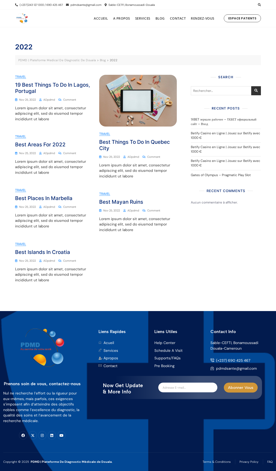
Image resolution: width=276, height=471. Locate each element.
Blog (160, 18)
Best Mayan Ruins (121, 202)
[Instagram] (42, 435)
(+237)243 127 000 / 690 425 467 (41, 5)
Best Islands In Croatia (42, 252)
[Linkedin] (52, 435)
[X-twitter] (32, 435)
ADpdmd (49, 100)
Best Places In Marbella (43, 198)
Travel (20, 76)
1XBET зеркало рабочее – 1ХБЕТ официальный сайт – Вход (223, 121)
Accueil (101, 18)
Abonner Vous (240, 387)
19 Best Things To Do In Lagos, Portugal (52, 88)
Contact (178, 18)
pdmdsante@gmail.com (86, 5)
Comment (69, 100)
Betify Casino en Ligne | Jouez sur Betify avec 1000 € (225, 135)
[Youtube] (61, 435)
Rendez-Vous (202, 18)
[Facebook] (23, 435)
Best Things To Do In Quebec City (134, 145)
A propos (121, 18)
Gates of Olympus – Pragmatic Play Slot (221, 175)
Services (142, 18)
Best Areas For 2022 (40, 144)
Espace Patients (242, 18)
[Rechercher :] (226, 90)
